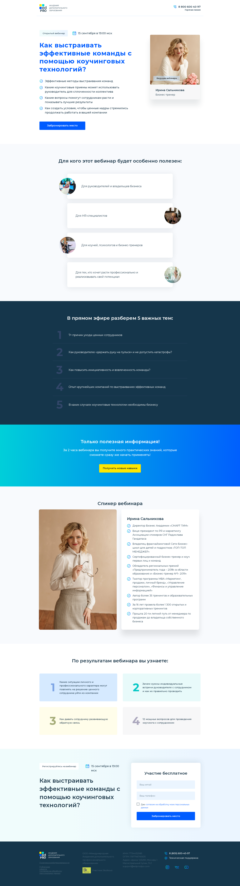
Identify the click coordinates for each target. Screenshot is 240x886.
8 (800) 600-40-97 (179, 853)
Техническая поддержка (183, 858)
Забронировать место (62, 125)
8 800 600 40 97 (189, 6)
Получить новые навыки (120, 468)
